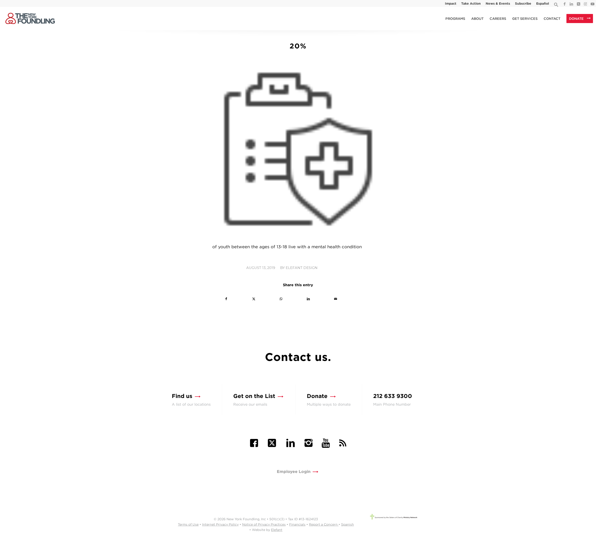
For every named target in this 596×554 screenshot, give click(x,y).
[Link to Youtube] (592, 3)
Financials (297, 524)
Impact (450, 3)
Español (542, 3)
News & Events (498, 3)
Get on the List (254, 396)
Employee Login (294, 471)
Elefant (276, 530)
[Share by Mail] (335, 299)
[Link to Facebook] (564, 3)
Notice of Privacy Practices (264, 524)
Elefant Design (302, 268)
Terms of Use (188, 524)
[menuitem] (451, 3)
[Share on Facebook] (226, 299)
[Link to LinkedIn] (571, 3)
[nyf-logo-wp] (30, 18)
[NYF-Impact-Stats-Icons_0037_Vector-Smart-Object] (298, 151)
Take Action (471, 3)
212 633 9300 (392, 396)
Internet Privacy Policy (220, 524)
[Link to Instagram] (585, 3)
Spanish (347, 524)
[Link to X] (578, 3)
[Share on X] (253, 299)
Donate (317, 396)
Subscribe (523, 3)
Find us (182, 396)
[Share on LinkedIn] (308, 299)
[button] (556, 5)
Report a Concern (324, 524)
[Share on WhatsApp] (281, 299)
